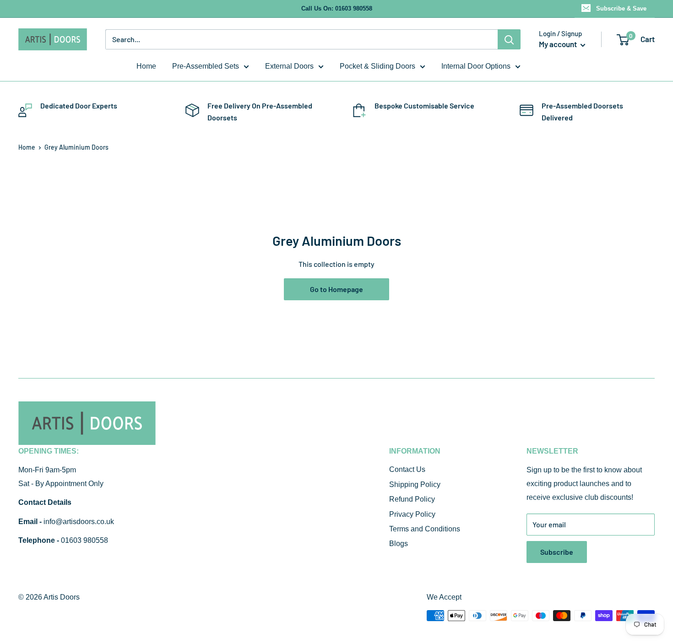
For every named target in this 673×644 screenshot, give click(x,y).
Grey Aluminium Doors (76, 147)
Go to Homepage (336, 289)
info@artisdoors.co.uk (78, 521)
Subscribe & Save (621, 8)
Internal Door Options (475, 66)
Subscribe (556, 551)
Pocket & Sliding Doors (377, 66)
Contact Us (407, 469)
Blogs (398, 543)
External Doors (289, 66)
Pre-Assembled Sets (205, 66)
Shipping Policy (414, 484)
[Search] (509, 39)
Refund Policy (412, 499)
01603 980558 (84, 540)
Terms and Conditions (424, 529)
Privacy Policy (412, 514)
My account (558, 44)
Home (146, 66)
